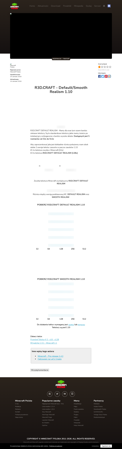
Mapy (75, 407)
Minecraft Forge (47, 417)
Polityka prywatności (21, 415)
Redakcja (18, 407)
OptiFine (44, 425)
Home (32, 6)
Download (55, 6)
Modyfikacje (77, 404)
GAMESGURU (98, 412)
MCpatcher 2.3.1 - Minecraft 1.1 (43, 343)
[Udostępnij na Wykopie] (109, 76)
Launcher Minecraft (48, 420)
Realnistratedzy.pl (99, 417)
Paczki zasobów (79, 409)
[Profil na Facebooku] (49, 394)
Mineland (96, 404)
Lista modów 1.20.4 (48, 409)
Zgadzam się (106, 446)
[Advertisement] (61, 73)
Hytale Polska (98, 407)
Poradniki (67, 6)
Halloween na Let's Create (50, 359)
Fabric (75, 417)
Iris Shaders (45, 423)
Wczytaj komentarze (39, 370)
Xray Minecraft (46, 412)
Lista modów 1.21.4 (48, 407)
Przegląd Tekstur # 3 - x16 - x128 (44, 339)
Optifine (71, 325)
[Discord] (72, 394)
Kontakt (17, 412)
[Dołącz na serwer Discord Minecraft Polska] (109, 6)
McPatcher (81, 325)
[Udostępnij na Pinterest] (106, 76)
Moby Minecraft (79, 425)
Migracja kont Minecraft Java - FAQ (53, 404)
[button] (104, 6)
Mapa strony (19, 417)
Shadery (76, 412)
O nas (17, 404)
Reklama (18, 409)
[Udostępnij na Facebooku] (99, 76)
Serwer (97, 6)
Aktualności (43, 6)
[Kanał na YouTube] (64, 394)
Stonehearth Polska (100, 409)
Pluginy (76, 415)
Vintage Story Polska (100, 415)
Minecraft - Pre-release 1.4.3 (50, 356)
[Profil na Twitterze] (57, 394)
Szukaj (88, 6)
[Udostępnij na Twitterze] (102, 76)
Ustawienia (95, 446)
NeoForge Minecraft (48, 415)
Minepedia (78, 6)
